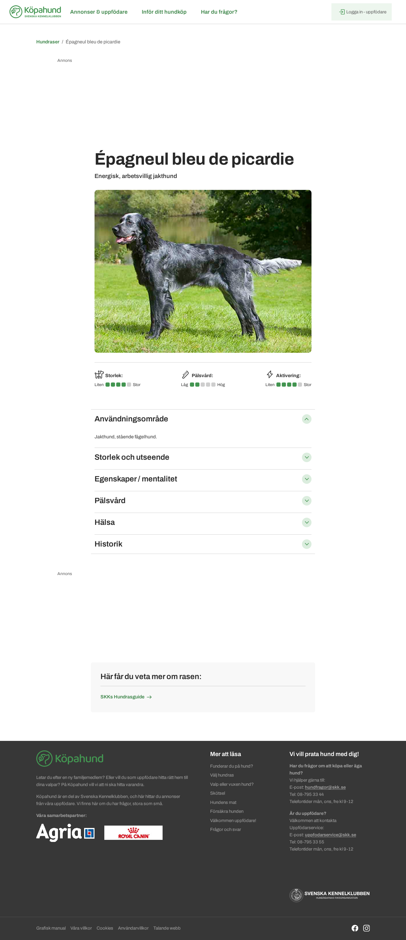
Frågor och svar (225, 829)
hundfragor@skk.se (325, 787)
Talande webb (167, 928)
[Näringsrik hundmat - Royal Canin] (133, 832)
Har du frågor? (219, 12)
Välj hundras (222, 775)
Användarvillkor (133, 928)
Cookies (105, 928)
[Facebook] (355, 928)
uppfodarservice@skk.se (330, 834)
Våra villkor (81, 928)
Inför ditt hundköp (164, 12)
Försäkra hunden (226, 811)
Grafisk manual (51, 928)
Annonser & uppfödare (99, 12)
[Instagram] (366, 928)
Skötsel (217, 793)
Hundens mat (223, 802)
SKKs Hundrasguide (122, 696)
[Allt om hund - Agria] (65, 832)
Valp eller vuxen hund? (232, 784)
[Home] (36, 11)
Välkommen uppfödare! (233, 820)
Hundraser (47, 41)
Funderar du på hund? (231, 766)
